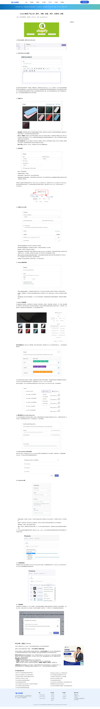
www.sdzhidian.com (44, 17)
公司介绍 (64, 694)
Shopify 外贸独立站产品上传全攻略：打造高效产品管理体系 (27, 683)
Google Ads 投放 (42, 698)
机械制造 (52, 694)
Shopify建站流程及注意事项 (55, 680)
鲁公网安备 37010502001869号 (62, 704)
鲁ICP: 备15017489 (54, 704)
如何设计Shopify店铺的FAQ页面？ (56, 678)
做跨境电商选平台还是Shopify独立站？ (57, 683)
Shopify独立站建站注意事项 (21, 682)
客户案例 (64, 696)
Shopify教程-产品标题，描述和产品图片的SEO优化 (25, 676)
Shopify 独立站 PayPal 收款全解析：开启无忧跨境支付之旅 (61, 682)
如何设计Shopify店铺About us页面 (22, 678)
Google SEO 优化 (42, 696)
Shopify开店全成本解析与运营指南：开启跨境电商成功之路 (61, 685)
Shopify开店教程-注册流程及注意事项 (22, 685)
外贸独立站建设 (42, 694)
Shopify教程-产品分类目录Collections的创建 (58, 676)
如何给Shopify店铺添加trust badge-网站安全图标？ (25, 674)
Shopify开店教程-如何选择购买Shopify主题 (58, 674)
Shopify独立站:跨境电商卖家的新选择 (22, 687)
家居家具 (52, 698)
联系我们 (64, 698)
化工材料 (52, 696)
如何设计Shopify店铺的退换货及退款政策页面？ (24, 672)
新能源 (52, 700)
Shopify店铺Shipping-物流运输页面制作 (23, 680)
